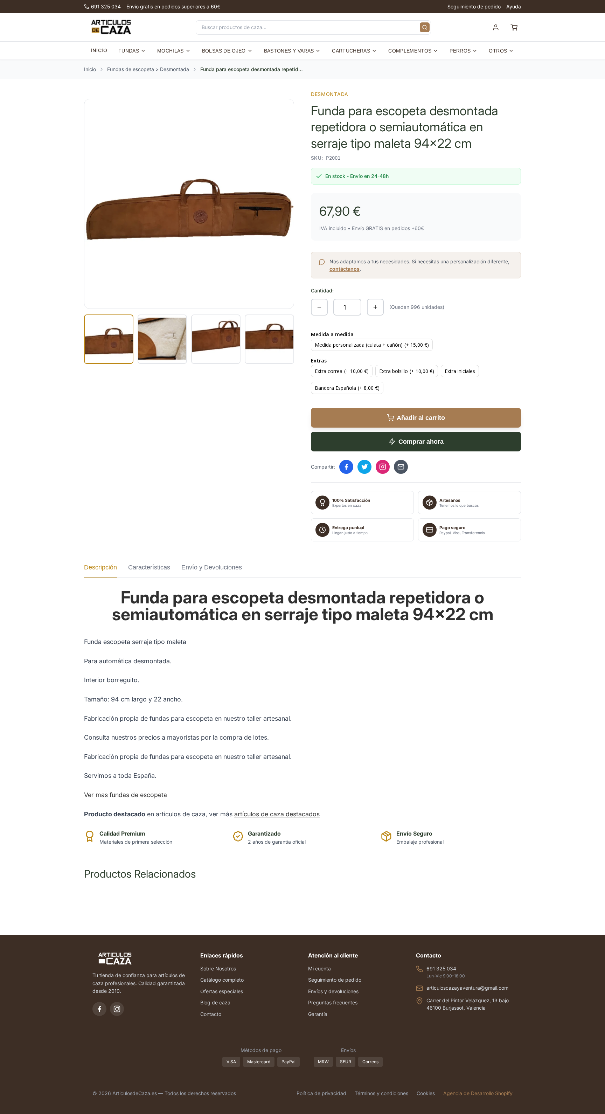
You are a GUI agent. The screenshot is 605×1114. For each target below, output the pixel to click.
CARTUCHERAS (351, 51)
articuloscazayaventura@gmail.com (467, 988)
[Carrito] (514, 27)
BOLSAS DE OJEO (224, 51)
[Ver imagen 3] (216, 339)
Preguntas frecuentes (332, 1002)
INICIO (99, 50)
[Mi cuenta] (496, 27)
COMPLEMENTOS (409, 51)
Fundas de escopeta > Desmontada (148, 69)
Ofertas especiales (221, 991)
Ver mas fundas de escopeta (125, 794)
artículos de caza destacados (277, 814)
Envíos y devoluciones (333, 991)
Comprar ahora (421, 441)
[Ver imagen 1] (108, 339)
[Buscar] (425, 27)
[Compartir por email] (401, 467)
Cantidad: (322, 290)
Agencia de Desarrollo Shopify (478, 1093)
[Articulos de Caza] (111, 27)
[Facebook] (99, 1009)
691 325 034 (106, 6)
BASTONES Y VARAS (289, 51)
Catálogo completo (222, 980)
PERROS (460, 51)
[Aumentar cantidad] (375, 307)
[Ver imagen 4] (269, 339)
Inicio (90, 69)
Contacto (210, 1014)
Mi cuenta (319, 968)
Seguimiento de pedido (474, 6)
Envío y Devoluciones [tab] (211, 567)
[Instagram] (117, 1009)
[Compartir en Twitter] (364, 467)
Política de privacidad (321, 1093)
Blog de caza (215, 1002)
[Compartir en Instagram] (383, 467)
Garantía (317, 1014)
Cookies (426, 1093)
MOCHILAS (170, 51)
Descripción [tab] (100, 567)
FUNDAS (128, 51)
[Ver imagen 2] (162, 339)
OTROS (498, 51)
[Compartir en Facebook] (346, 467)
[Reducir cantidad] (319, 307)
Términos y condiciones (381, 1093)
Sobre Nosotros (218, 968)
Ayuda (513, 6)
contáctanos (344, 269)
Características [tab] (149, 567)
